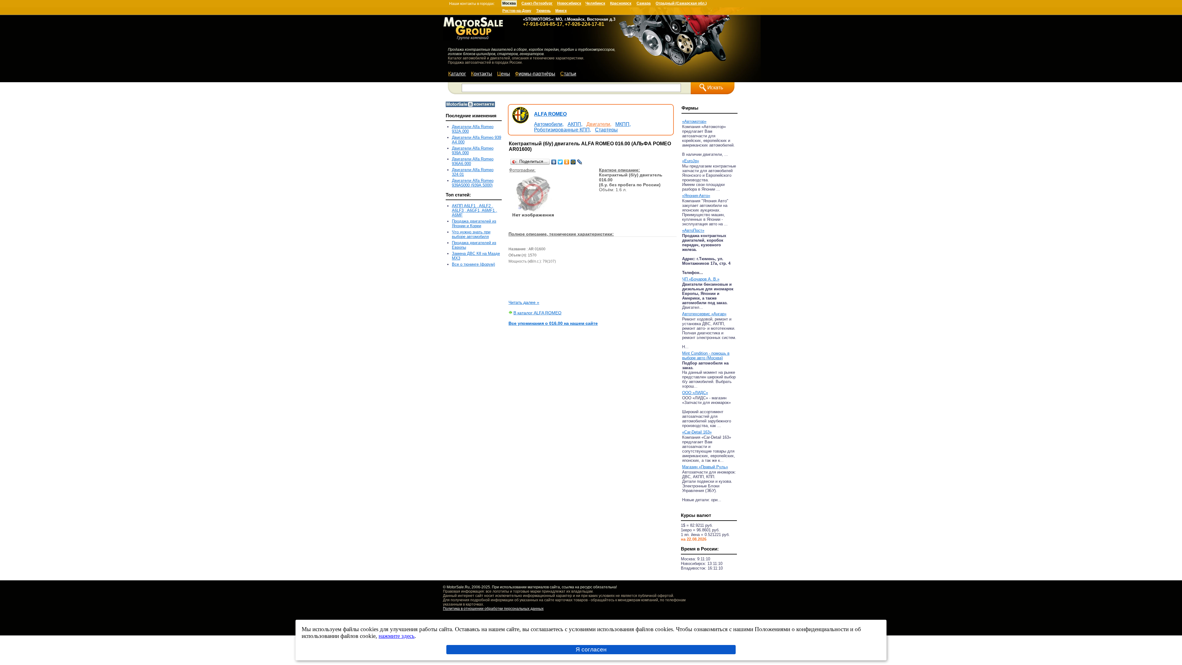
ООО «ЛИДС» (695, 392)
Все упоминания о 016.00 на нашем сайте (553, 323)
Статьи (568, 73)
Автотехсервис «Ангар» (704, 314)
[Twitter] (560, 162)
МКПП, (623, 124)
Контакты (481, 73)
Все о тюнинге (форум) (473, 264)
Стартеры (606, 129)
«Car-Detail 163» (697, 432)
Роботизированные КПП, (562, 129)
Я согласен (591, 649)
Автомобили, (549, 124)
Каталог (457, 73)
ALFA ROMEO (550, 114)
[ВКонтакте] (554, 162)
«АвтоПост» (693, 230)
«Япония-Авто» (696, 195)
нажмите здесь (397, 636)
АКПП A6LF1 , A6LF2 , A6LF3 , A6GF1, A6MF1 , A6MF (474, 210)
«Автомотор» (694, 121)
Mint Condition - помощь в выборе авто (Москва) (706, 355)
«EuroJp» (690, 161)
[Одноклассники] (567, 162)
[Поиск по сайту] (712, 88)
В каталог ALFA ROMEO (537, 312)
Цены (503, 73)
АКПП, (575, 124)
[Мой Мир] (573, 162)
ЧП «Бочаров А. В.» (700, 279)
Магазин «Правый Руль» (705, 467)
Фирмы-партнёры (535, 73)
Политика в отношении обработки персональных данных (493, 609)
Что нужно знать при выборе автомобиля (471, 234)
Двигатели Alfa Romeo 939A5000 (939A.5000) (472, 182)
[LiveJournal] (580, 162)
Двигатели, (598, 124)
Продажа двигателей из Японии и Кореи (474, 223)
